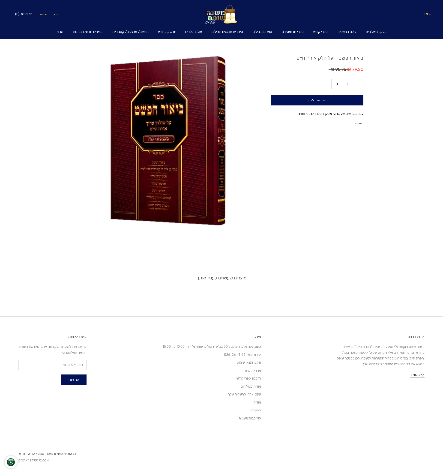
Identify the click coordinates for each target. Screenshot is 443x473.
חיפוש (43, 14)
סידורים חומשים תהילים (227, 32)
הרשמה (74, 379)
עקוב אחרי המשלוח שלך (244, 394)
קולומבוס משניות (250, 418)
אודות (257, 402)
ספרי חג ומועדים (293, 32)
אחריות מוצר (252, 370)
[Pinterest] (339, 122)
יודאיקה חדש (167, 32)
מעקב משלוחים (376, 32)
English (255, 410)
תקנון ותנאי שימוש (249, 362)
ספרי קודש (320, 32)
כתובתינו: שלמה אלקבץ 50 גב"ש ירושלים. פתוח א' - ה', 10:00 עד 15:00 (211, 346)
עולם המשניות (346, 32)
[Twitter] (345, 122)
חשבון (57, 14)
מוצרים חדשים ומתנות (87, 32)
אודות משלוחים (251, 386)
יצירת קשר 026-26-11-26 (242, 355)
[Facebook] (351, 122)
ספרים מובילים (262, 32)
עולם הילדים (193, 32)
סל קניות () (24, 14)
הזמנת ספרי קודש (248, 378)
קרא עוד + (417, 375)
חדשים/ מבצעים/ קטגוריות (130, 32)
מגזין (60, 32)
